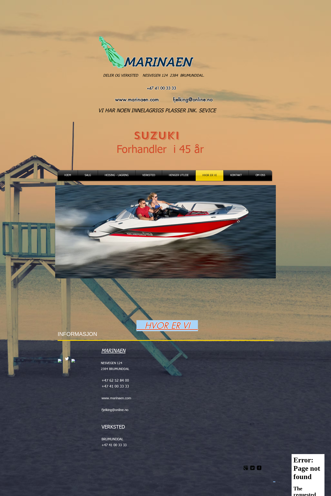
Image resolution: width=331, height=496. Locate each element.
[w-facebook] (73, 361)
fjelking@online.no (193, 99)
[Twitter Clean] (67, 358)
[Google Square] (245, 468)
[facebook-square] (259, 468)
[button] (165, 231)
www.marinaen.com (137, 99)
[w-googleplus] (60, 361)
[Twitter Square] (252, 468)
